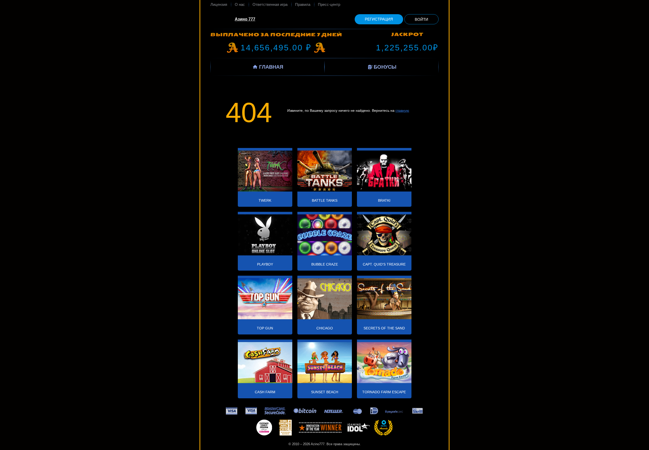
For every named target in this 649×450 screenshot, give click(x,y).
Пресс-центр (329, 4)
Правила (302, 4)
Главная (271, 67)
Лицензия (218, 4)
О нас (240, 4)
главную (402, 110)
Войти (421, 19)
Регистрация (379, 19)
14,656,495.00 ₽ (276, 47)
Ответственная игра (270, 4)
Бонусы (385, 67)
